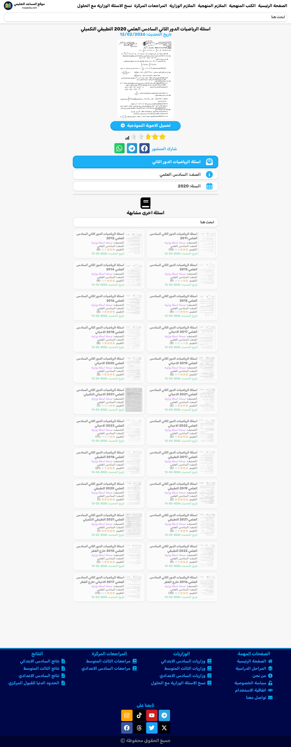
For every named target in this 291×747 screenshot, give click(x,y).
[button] (144, 148)
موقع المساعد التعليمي (29, 4)
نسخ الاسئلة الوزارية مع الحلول (104, 5)
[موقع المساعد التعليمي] (8, 5)
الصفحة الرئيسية (272, 5)
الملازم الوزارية (182, 5)
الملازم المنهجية (212, 5)
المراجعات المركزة (150, 5)
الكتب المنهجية (242, 5)
